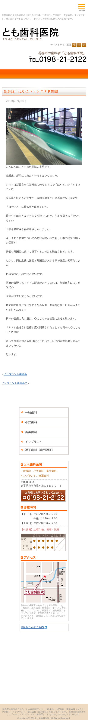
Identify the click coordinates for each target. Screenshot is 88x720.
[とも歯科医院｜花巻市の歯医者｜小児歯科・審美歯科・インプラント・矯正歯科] (30, 34)
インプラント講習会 (15, 374)
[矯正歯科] (44, 451)
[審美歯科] (44, 432)
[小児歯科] (44, 422)
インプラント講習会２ (14, 383)
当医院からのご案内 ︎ (32, 627)
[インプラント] (44, 442)
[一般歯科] (44, 412)
